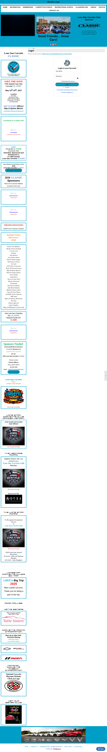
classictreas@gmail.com (15, 369)
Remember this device (68, 81)
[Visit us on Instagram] (53, 44)
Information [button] (15, 7)
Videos (93, 7)
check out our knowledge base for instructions (57, 54)
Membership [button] (28, 7)
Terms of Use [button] (68, 746)
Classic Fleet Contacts (89, 32)
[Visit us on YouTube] (56, 44)
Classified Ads (82, 7)
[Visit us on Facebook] (51, 44)
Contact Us (54, 10)
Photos (102, 7)
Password (59, 76)
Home (5, 7)
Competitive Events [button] (44, 7)
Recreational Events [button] (64, 7)
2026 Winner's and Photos (14, 170)
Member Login (53, 2)
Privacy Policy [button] (78, 746)
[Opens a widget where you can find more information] (100, 749)
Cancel (66, 87)
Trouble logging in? (67, 92)
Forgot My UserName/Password (67, 90)
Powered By (49, 749)
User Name (59, 71)
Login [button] (67, 84)
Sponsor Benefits (13, 372)
